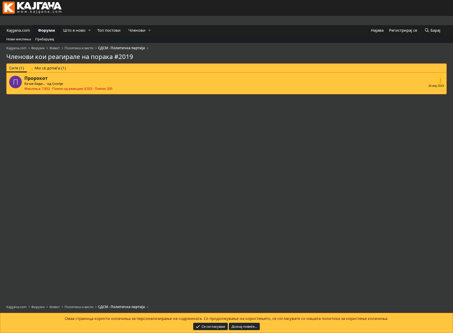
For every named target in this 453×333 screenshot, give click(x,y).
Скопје (57, 83)
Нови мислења (18, 39)
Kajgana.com (18, 30)
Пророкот (35, 78)
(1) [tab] (16, 67)
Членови (136, 30)
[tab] (48, 68)
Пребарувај (44, 39)
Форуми (46, 30)
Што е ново (74, 30)
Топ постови (109, 30)
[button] (89, 30)
